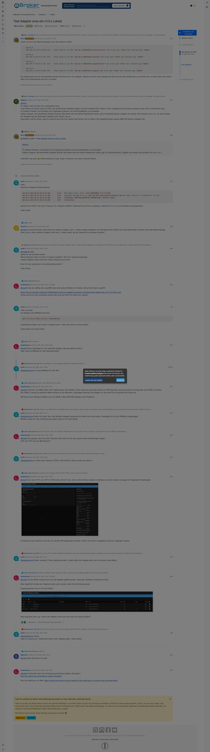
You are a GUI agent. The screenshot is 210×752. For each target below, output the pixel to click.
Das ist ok (120, 380)
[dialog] (105, 376)
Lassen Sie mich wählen (93, 380)
